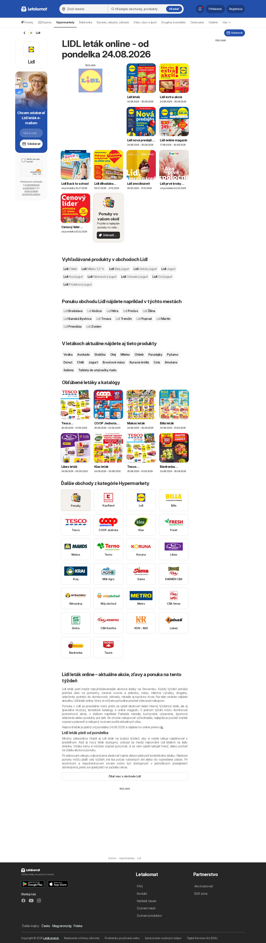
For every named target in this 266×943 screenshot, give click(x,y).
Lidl (70, 269)
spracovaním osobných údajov (31, 193)
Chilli (80, 362)
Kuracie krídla (139, 362)
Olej (113, 354)
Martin (163, 319)
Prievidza (72, 326)
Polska (77, 926)
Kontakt (142, 893)
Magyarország (61, 926)
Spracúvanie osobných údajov (163, 938)
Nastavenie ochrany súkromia (81, 938)
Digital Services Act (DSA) (202, 938)
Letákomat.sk (51, 938)
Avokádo (83, 354)
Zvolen (93, 326)
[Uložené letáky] (200, 9)
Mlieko (125, 354)
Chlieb (139, 354)
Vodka (67, 354)
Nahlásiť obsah (146, 901)
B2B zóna (200, 893)
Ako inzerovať (203, 886)
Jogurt (93, 362)
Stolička (100, 354)
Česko (45, 926)
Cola (157, 362)
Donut (67, 362)
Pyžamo (172, 354)
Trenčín (124, 319)
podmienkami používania (31, 186)
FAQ (140, 886)
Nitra (112, 311)
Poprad (143, 319)
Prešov (130, 311)
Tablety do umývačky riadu (97, 370)
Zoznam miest (146, 908)
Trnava (103, 319)
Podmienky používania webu (122, 938)
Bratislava (72, 311)
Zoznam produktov (149, 915)
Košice (94, 311)
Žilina (149, 311)
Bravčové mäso (114, 362)
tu (161, 727)
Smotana (171, 362)
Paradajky (155, 354)
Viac (225, 22)
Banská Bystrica (77, 319)
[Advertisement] (90, 94)
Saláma (68, 370)
